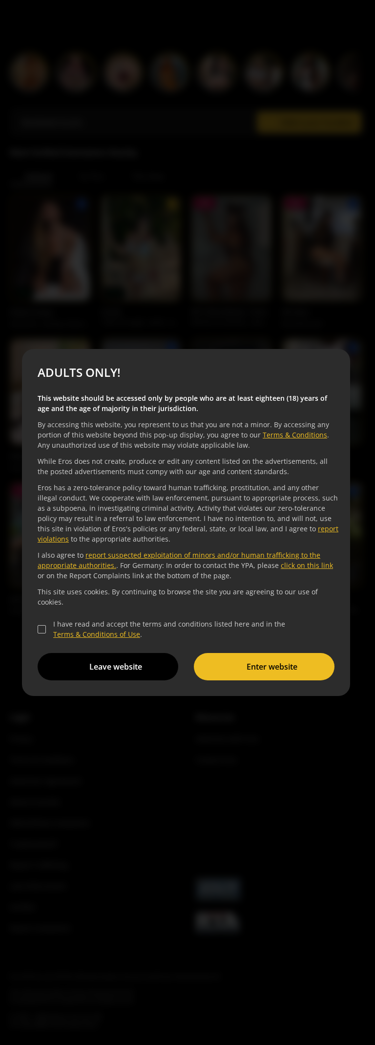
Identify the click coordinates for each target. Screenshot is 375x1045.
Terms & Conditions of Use (96, 634)
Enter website (272, 666)
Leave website (115, 666)
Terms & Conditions (295, 434)
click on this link (307, 565)
